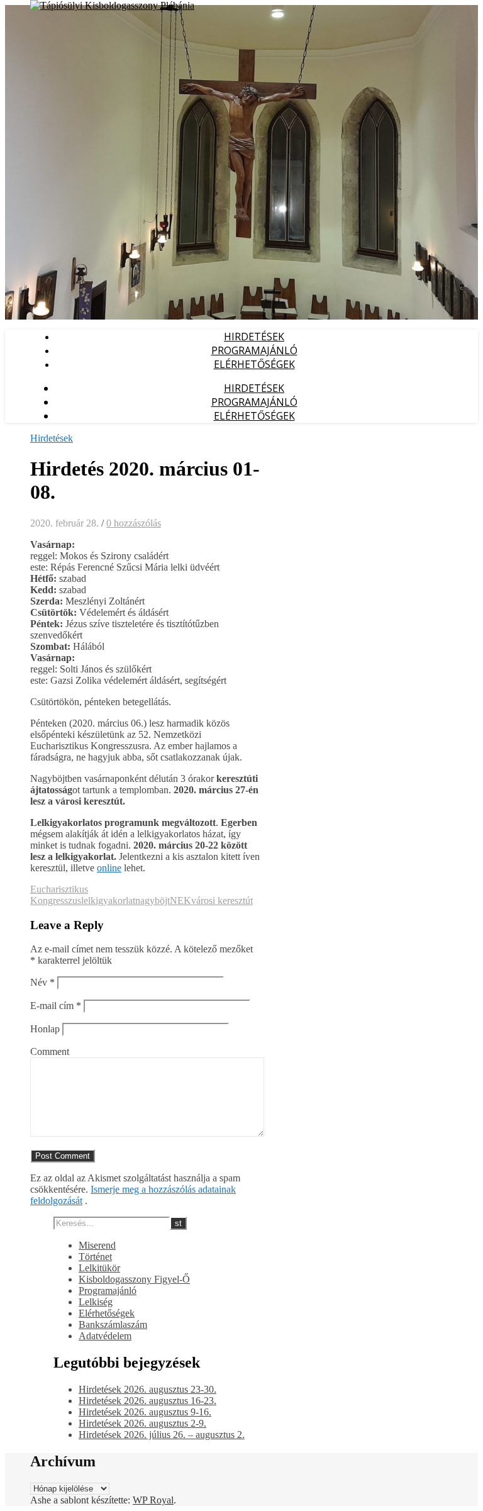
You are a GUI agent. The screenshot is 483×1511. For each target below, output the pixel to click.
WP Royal (153, 1500)
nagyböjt (152, 900)
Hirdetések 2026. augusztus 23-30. (147, 1389)
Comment (49, 1051)
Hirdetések (254, 336)
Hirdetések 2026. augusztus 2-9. (142, 1423)
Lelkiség (96, 1301)
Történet (95, 1256)
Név (42, 982)
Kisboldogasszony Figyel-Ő (134, 1279)
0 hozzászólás (133, 523)
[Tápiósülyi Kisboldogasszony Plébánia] (112, 5)
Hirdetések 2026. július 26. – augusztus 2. (162, 1434)
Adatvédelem (105, 1335)
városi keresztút (222, 900)
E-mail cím (55, 1005)
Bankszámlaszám (113, 1324)
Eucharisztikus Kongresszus (59, 895)
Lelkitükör (99, 1268)
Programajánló (254, 350)
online (109, 867)
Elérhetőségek (254, 364)
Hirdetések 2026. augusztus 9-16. (145, 1412)
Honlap (45, 1028)
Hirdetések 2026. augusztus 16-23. (147, 1400)
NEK (180, 900)
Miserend (97, 1245)
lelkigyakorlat (108, 900)
